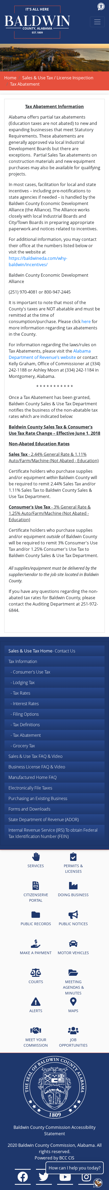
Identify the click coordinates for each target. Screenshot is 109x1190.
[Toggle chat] (97, 1181)
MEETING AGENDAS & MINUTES (73, 987)
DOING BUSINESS (73, 894)
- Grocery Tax (21, 746)
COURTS (36, 981)
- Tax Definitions (24, 725)
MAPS (73, 1010)
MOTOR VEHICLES (73, 952)
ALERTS (35, 1010)
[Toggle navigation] (97, 22)
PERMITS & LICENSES (73, 868)
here (86, 321)
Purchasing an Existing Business (37, 798)
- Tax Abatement (24, 735)
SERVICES (36, 865)
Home (10, 78)
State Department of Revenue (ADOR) (43, 819)
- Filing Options (23, 714)
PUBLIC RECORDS (36, 923)
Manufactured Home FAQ (32, 777)
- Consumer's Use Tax (29, 672)
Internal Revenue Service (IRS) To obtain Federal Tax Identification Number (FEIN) (53, 833)
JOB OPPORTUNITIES (73, 1042)
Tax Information (22, 661)
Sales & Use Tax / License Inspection (57, 78)
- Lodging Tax (21, 682)
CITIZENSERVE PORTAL (36, 897)
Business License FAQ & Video (36, 767)
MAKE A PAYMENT (36, 952)
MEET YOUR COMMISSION (36, 1042)
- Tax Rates (19, 693)
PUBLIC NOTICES (73, 923)
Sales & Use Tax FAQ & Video (35, 756)
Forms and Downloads (29, 809)
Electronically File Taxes (30, 788)
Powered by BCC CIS (54, 1158)
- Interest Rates (23, 703)
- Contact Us (41, 651)
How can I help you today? (75, 1168)
